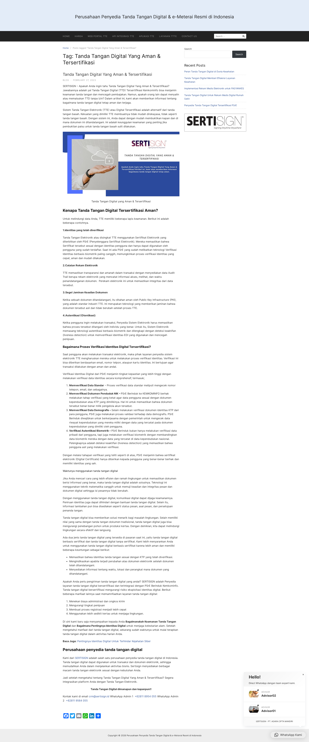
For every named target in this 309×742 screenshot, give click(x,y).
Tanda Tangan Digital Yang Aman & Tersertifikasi (107, 74)
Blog (66, 80)
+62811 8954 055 (145, 696)
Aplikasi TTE (146, 36)
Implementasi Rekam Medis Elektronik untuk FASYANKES (214, 88)
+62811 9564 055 (77, 700)
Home (66, 36)
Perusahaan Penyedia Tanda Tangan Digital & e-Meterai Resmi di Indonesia (154, 16)
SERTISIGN (81, 658)
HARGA (79, 36)
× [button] (303, 674)
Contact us (189, 36)
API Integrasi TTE (123, 36)
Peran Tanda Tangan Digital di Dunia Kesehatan (209, 71)
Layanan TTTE (168, 36)
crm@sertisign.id (99, 696)
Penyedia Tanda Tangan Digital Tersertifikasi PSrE (210, 105)
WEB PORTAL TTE (98, 36)
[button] (274, 694)
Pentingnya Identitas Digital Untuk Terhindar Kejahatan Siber (114, 641)
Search (188, 48)
